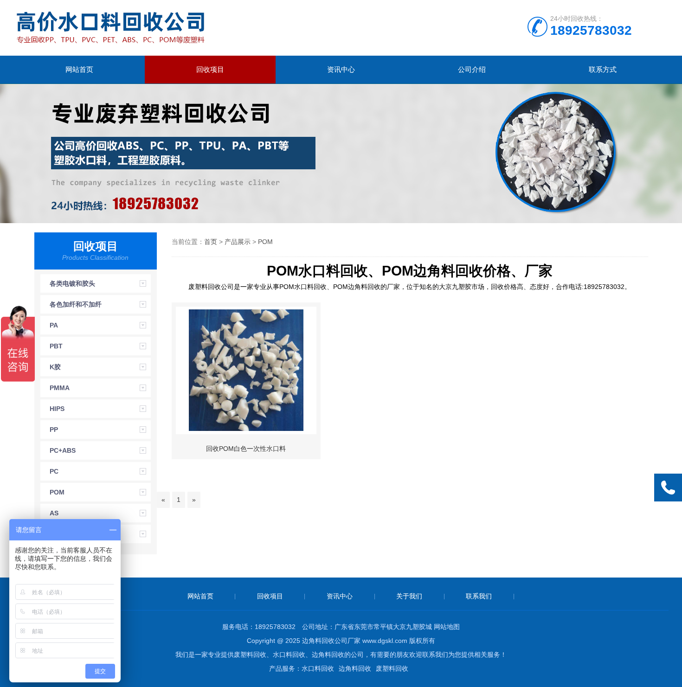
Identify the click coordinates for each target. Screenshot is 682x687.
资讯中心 (341, 69)
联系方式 (603, 69)
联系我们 (479, 596)
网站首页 (79, 69)
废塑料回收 (392, 668)
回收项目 (210, 69)
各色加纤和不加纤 (76, 304)
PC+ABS (63, 450)
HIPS (57, 408)
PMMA (60, 388)
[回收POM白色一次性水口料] (246, 370)
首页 (210, 241)
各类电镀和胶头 (72, 283)
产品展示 (238, 241)
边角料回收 (355, 668)
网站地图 (447, 626)
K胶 (55, 367)
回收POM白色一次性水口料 (246, 448)
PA (54, 325)
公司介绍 (472, 69)
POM (57, 492)
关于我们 (409, 596)
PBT (56, 346)
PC (54, 471)
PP (54, 429)
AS (54, 513)
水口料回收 (318, 668)
